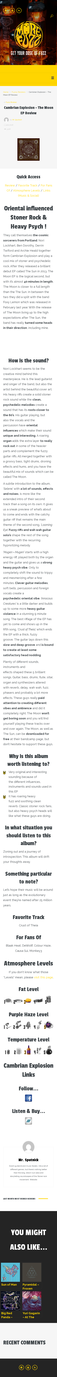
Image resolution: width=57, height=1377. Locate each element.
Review (10, 185)
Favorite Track (27, 185)
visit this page (43, 977)
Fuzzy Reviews (18, 92)
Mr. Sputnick (17, 120)
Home (5, 92)
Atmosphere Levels (26, 190)
